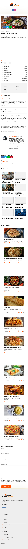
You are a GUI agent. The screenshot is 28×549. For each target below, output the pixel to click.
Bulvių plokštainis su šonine (11, 377)
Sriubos (5, 522)
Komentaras (4, 464)
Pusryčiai (6, 516)
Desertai (5, 527)
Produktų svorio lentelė (8, 537)
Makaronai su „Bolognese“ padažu (12, 347)
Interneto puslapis (5, 459)
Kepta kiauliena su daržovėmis (11, 287)
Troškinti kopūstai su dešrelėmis (12, 436)
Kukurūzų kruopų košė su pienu (12, 417)
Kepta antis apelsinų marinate (11, 396)
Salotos (5, 519)
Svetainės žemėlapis (8, 539)
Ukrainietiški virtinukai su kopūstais (13, 258)
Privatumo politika (4, 544)
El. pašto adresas (5, 453)
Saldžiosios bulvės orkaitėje (11, 328)
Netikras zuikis (7, 307)
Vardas (3, 448)
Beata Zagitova (12, 136)
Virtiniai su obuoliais (9, 239)
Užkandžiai (6, 514)
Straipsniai (6, 534)
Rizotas (4, 22)
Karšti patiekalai (7, 524)
